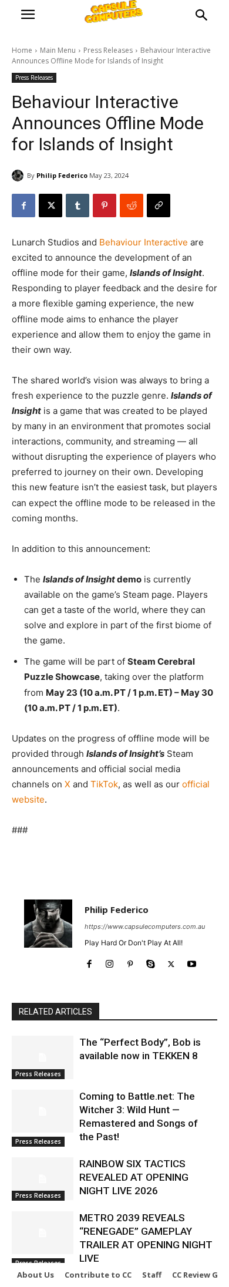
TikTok (104, 784)
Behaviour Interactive (143, 242)
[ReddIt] (131, 205)
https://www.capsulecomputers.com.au (145, 926)
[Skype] (150, 961)
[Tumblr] (77, 205)
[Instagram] (109, 961)
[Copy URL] (158, 205)
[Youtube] (191, 961)
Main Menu (58, 50)
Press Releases (108, 50)
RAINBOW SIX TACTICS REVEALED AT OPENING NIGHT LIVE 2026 (133, 1177)
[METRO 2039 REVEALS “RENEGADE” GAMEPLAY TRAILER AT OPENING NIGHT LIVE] (42, 1233)
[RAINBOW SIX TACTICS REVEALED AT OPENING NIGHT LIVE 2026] (42, 1179)
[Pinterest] (104, 205)
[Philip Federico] (19, 175)
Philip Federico (61, 175)
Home (22, 50)
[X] (50, 205)
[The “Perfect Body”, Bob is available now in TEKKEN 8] (42, 1057)
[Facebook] (23, 205)
